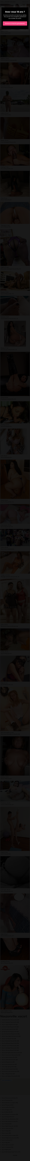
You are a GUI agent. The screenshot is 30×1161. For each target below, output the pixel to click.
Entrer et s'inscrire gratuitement (15, 23)
